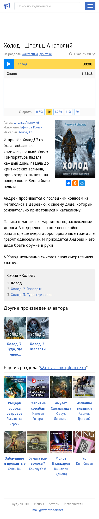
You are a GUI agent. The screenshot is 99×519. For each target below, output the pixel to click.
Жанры (39, 504)
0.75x (39, 112)
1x (49, 112)
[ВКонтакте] (68, 183)
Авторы (54, 504)
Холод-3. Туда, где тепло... (33, 294)
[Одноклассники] (75, 183)
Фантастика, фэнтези (37, 54)
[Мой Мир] (82, 183)
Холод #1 (25, 132)
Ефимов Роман (31, 127)
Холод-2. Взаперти (26, 288)
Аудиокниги (20, 504)
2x (77, 112)
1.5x (69, 112)
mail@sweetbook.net (47, 510)
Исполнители (73, 504)
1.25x (58, 112)
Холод (50, 73)
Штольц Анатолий (26, 122)
